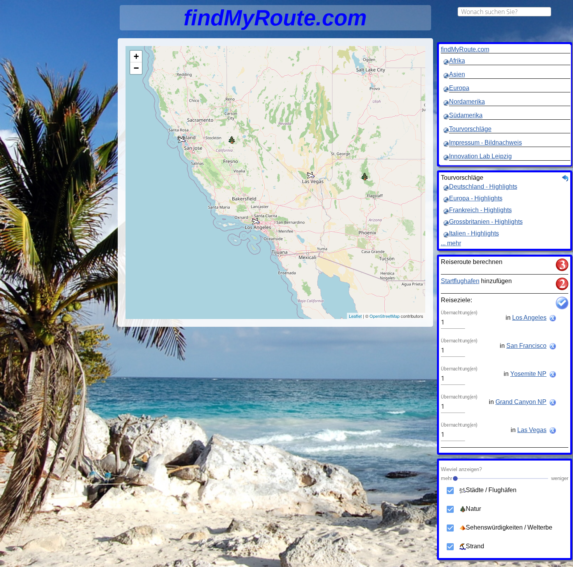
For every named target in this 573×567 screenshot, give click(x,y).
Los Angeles (529, 317)
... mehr (451, 243)
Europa (459, 88)
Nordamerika (467, 101)
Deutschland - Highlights (483, 186)
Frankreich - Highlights (480, 210)
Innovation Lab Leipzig (480, 156)
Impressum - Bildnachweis (485, 142)
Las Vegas (531, 430)
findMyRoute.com (465, 49)
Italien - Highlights (474, 233)
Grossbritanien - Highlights (486, 221)
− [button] (136, 68)
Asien (457, 74)
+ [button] (136, 56)
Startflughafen (460, 281)
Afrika (457, 60)
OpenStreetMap (385, 316)
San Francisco (526, 345)
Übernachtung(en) (459, 313)
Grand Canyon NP (520, 402)
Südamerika (466, 115)
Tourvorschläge (470, 129)
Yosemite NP (528, 373)
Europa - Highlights (475, 198)
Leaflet (355, 316)
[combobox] (504, 11)
